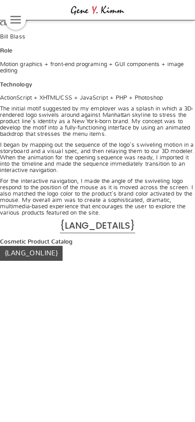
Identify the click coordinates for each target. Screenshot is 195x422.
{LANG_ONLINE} (31, 253)
